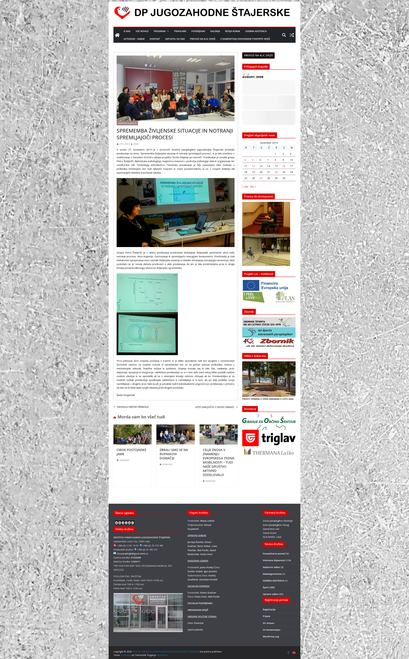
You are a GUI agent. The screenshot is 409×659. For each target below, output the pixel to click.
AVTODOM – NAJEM (134, 38)
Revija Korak (232, 31)
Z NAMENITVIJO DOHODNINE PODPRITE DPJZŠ (245, 38)
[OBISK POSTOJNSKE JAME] (132, 426)
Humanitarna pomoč (274, 553)
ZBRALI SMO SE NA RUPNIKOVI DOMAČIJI (174, 454)
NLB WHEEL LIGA (272, 536)
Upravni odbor (271, 594)
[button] (167, 31)
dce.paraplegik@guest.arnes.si (132, 553)
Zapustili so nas (175, 38)
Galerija (215, 31)
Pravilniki (180, 31)
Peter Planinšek (196, 623)
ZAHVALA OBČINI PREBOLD (133, 406)
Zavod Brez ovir (271, 528)
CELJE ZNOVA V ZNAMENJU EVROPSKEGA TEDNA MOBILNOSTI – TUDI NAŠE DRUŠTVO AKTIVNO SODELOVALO (218, 462)
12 (253, 165)
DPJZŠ (136, 144)
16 (283, 165)
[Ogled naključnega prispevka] (292, 35)
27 (261, 178)
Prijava (266, 616)
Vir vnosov (268, 623)
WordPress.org (271, 636)
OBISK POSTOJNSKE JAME (131, 452)
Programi (160, 31)
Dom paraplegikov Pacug (276, 524)
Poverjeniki (198, 31)
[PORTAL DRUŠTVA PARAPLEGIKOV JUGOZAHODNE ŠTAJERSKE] (117, 35)
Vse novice (142, 31)
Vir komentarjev (271, 629)
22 (276, 172)
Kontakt (155, 38)
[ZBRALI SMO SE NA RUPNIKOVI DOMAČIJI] (175, 426)
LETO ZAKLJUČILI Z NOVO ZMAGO (214, 407)
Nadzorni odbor (271, 567)
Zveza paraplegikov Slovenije (278, 520)
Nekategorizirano (272, 573)
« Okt (245, 186)
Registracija (269, 609)
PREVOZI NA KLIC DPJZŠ (202, 38)
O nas (127, 31)
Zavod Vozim (269, 532)
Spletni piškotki (195, 629)
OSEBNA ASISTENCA (256, 31)
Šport (266, 587)
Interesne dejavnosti (127, 123)
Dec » (253, 186)
